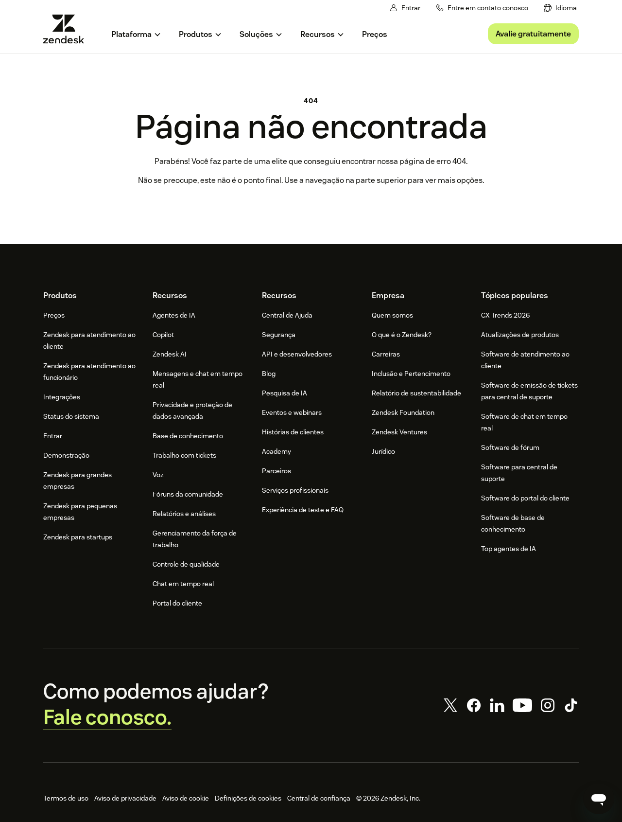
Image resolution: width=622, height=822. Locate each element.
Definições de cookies (248, 798)
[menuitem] (560, 8)
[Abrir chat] (598, 798)
